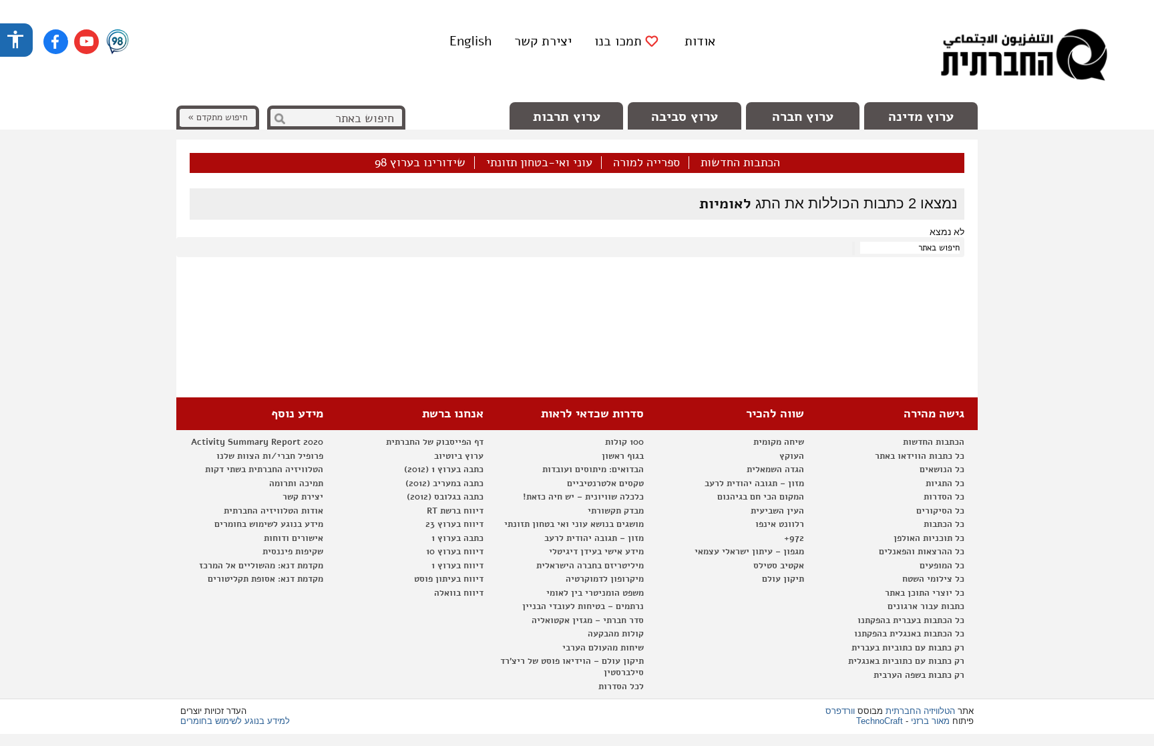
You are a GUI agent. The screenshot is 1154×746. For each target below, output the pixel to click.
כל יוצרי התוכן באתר (924, 593)
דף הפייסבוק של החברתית (435, 442)
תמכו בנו (618, 41)
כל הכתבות (944, 524)
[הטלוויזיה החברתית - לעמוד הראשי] (1024, 57)
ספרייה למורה (646, 163)
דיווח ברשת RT (455, 511)
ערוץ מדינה (921, 117)
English (470, 41)
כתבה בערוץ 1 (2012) (444, 469)
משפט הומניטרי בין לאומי (595, 593)
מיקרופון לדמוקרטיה (605, 579)
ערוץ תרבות (566, 117)
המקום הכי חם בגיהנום (760, 497)
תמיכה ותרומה (296, 484)
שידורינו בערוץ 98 (420, 163)
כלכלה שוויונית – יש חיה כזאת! (583, 497)
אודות (700, 41)
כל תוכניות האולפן (929, 538)
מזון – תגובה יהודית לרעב (754, 484)
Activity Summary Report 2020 (257, 442)
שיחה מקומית (778, 442)
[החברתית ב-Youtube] (86, 41)
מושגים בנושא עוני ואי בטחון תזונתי (574, 524)
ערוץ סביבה (684, 117)
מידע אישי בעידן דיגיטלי (596, 552)
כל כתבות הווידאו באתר (919, 456)
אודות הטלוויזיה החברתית (273, 511)
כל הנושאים (942, 469)
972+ (794, 538)
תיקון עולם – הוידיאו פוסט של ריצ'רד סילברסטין (572, 667)
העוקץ (791, 456)
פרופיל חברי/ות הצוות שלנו (269, 456)
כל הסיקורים (940, 511)
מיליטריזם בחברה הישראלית (590, 566)
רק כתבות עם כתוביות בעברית (907, 648)
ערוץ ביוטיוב (459, 456)
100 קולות (624, 442)
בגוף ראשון (623, 456)
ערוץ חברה (802, 117)
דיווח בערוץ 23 (454, 524)
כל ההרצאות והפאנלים (921, 552)
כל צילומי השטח (933, 579)
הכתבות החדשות (740, 163)
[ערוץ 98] (117, 42)
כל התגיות (945, 484)
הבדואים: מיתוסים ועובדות (593, 469)
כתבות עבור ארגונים (926, 606)
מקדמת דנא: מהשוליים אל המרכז (261, 566)
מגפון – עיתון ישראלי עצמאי (749, 552)
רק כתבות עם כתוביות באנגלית (906, 661)
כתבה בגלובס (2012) (445, 497)
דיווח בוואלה (459, 593)
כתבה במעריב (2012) (444, 484)
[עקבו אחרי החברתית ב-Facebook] (55, 41)
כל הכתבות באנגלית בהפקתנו (909, 634)
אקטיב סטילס (778, 566)
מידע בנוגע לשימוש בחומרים (268, 524)
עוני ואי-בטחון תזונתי (539, 163)
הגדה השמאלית (775, 469)
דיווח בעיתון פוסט (449, 579)
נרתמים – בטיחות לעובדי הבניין (583, 606)
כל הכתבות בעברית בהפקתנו (910, 620)
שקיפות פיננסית (292, 552)
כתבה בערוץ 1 (457, 538)
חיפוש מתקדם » (218, 117)
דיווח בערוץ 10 (455, 552)
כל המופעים (942, 566)
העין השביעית (777, 511)
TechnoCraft (879, 721)
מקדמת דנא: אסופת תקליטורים (265, 579)
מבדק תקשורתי (616, 511)
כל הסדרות (944, 497)
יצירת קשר (543, 41)
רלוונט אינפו (779, 524)
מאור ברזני (930, 721)
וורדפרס (840, 711)
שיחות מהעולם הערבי (603, 648)
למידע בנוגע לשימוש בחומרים (235, 721)
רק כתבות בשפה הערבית (919, 675)
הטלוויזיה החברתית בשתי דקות (264, 469)
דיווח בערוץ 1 (457, 566)
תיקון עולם (783, 579)
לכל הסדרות (621, 687)
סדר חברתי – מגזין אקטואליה (588, 620)
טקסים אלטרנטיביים (605, 484)
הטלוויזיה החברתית (920, 711)
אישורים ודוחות (293, 538)
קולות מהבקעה (616, 634)
